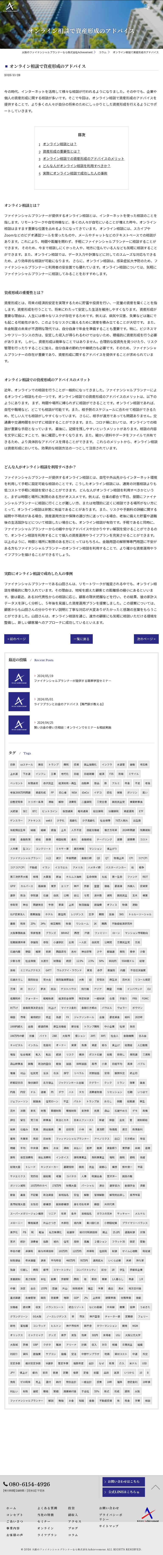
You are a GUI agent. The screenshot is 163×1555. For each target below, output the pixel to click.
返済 (116, 1372)
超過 (58, 1054)
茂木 (12, 1110)
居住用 (62, 914)
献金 (12, 1195)
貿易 (89, 970)
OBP (35, 1344)
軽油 (41, 1232)
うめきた (145, 1307)
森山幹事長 (16, 1063)
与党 (86, 895)
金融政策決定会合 (33, 1007)
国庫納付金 (70, 1391)
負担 (132, 1026)
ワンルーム (82, 923)
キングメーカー (50, 1167)
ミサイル (134, 773)
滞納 (66, 1148)
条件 (73, 1213)
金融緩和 (87, 839)
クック (108, 1082)
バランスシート (55, 1307)
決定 (22, 1288)
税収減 (146, 1251)
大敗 (81, 979)
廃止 (105, 1232)
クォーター (31, 998)
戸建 (87, 933)
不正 (66, 1101)
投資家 (144, 886)
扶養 (31, 1035)
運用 (127, 1391)
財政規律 (78, 1288)
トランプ (53, 764)
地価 (107, 1354)
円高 (12, 1092)
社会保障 (105, 820)
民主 (91, 1167)
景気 (33, 1110)
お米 (56, 1148)
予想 (50, 904)
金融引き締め (89, 1007)
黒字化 (14, 1232)
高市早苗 (135, 1195)
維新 (38, 951)
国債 (48, 839)
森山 (107, 1110)
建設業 (37, 1354)
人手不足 (76, 830)
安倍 (107, 1073)
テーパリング (104, 839)
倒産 (142, 1157)
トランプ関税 (91, 1026)
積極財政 (71, 1110)
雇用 (12, 1138)
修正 (48, 1017)
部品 (96, 783)
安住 (76, 1195)
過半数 (98, 895)
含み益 (142, 1035)
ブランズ (51, 933)
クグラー (94, 1082)
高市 (94, 1063)
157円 (44, 1288)
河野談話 (94, 1073)
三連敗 (146, 1054)
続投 (68, 961)
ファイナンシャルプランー (25, 858)
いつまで (143, 1092)
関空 (109, 989)
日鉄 (12, 764)
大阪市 (66, 1035)
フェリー (143, 1316)
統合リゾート (76, 1307)
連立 (124, 1129)
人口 (48, 858)
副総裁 (47, 1176)
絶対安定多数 (33, 1363)
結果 (12, 1129)
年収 (142, 1138)
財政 (25, 1391)
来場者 (107, 1335)
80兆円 (113, 961)
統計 (22, 1241)
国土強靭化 (90, 764)
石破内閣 (15, 951)
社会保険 (30, 961)
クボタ (47, 1344)
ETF (141, 811)
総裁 (109, 1054)
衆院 (122, 951)
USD (144, 1363)
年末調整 (30, 1260)
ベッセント (16, 783)
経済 (101, 773)
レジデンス (77, 914)
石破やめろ (121, 1110)
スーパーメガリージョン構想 (26, 1213)
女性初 (34, 1204)
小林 (81, 1129)
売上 (38, 1382)
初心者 (63, 792)
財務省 (57, 961)
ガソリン (132, 792)
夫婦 (128, 1260)
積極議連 (33, 1223)
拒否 (45, 1372)
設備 (63, 1354)
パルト (77, 1101)
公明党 (108, 942)
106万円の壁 (17, 1035)
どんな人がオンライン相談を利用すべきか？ (77, 165)
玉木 (135, 895)
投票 (99, 1382)
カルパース (27, 886)
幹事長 (47, 1120)
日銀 (12, 839)
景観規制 (15, 1279)
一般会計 (87, 1382)
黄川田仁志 (93, 1223)
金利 (73, 839)
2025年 (139, 1017)
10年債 (146, 1382)
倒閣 (119, 1101)
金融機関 (129, 1035)
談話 (68, 1063)
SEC (25, 811)
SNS (121, 914)
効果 (84, 1335)
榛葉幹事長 (136, 801)
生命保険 (92, 876)
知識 (81, 1400)
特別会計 (71, 1382)
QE (98, 858)
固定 (132, 1241)
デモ (135, 1110)
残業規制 (145, 830)
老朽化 (65, 773)
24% (43, 923)
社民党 (34, 1073)
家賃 (61, 904)
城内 (56, 1241)
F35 (111, 773)
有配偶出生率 (17, 830)
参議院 (34, 942)
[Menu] (156, 6)
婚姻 (43, 830)
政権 (145, 1110)
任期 (129, 1092)
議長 (142, 1082)
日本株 (47, 1138)
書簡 (12, 923)
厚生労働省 (59, 1026)
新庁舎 (88, 1325)
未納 (137, 1148)
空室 (96, 886)
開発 (124, 1325)
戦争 (141, 867)
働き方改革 (110, 830)
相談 (147, 1400)
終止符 (134, 1073)
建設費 (98, 904)
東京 (53, 886)
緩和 (38, 839)
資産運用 (129, 811)
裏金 (22, 1195)
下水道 (27, 773)
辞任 (12, 1120)
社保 (122, 1026)
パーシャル (88, 1185)
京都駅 (65, 1279)
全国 (30, 1026)
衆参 (132, 951)
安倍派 (100, 979)
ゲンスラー (16, 820)
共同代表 (109, 1204)
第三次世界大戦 (19, 876)
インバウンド (134, 989)
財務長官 (33, 783)
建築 (119, 839)
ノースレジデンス (56, 1316)
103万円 (63, 1251)
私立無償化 (55, 1232)
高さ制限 (30, 1279)
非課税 (29, 1251)
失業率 (24, 1138)
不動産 (33, 867)
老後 (147, 783)
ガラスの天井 (104, 1213)
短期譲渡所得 (17, 942)
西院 (76, 1279)
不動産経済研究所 (122, 923)
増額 (66, 1297)
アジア (98, 989)
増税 (112, 1157)
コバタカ (71, 1176)
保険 (119, 792)
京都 (86, 886)
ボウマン (137, 1007)
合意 (112, 998)
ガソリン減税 (17, 1185)
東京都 (126, 1148)
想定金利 (132, 1382)
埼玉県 (144, 764)
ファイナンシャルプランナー (26, 1400)
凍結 (50, 801)
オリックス (16, 1335)
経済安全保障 (66, 998)
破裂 (132, 764)
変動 (142, 1241)
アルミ (116, 783)
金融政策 (25, 839)
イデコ (98, 792)
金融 (91, 1400)
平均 (22, 1148)
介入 (121, 1363)
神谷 (25, 904)
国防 (43, 1297)
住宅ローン (52, 1101)
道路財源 (130, 1232)
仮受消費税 (26, 1157)
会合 (33, 1288)
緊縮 (56, 1391)
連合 (101, 1185)
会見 (122, 1120)
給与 (104, 1045)
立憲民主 (127, 1344)
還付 (48, 1382)
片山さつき (49, 1223)
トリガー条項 (35, 801)
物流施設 (84, 904)
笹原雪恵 (36, 933)
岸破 (101, 1120)
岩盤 (96, 1372)
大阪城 (14, 1344)
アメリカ (78, 867)
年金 (127, 783)
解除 (61, 801)
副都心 (103, 1167)
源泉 (43, 1260)
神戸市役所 (72, 1325)
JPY (12, 1372)
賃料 (25, 1354)
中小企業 (109, 1026)
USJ (118, 1335)
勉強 (61, 1400)
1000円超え (16, 1026)
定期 (65, 1372)
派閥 (22, 1110)
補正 (90, 1288)
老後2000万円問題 (20, 792)
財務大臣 (71, 1185)
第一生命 (117, 876)
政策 (111, 1363)
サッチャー (123, 1213)
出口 (117, 1138)
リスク (70, 1054)
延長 (111, 914)
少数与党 (15, 961)
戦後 (58, 1063)
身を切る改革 (81, 1204)
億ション (80, 1035)
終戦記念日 (16, 1082)
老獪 (58, 1176)
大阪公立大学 (133, 1335)
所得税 (90, 1251)
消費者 (34, 1241)
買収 (40, 764)
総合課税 (98, 811)
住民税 (103, 1251)
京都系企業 (136, 1269)
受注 (73, 1354)
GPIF (12, 886)
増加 (12, 1054)
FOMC (145, 998)
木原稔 (65, 1223)
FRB (134, 998)
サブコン (51, 1354)
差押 (89, 1148)
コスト (144, 839)
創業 (53, 1279)
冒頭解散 (99, 1195)
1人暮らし (118, 1279)
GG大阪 (37, 1316)
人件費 (14, 848)
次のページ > (146, 639)
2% (86, 1297)
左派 (45, 1073)
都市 (45, 1269)
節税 (132, 1157)
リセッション (114, 1092)
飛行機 (85, 989)
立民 (137, 942)
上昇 (71, 904)
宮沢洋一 (112, 1176)
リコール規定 (142, 979)
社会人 (114, 1035)
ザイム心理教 (130, 1251)
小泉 (104, 1063)
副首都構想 (62, 1204)
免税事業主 (98, 1157)
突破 (54, 1288)
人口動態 (143, 1045)
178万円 (56, 1185)
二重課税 (87, 801)
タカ (81, 1092)
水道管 (121, 764)
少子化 (61, 820)
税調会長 (97, 1176)
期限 (101, 914)
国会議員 (48, 1129)
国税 (122, 1157)
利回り (14, 1354)
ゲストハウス (68, 989)
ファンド (132, 876)
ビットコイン (50, 811)
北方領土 (48, 1082)
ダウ (61, 1092)
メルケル (140, 1213)
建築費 (131, 839)
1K (95, 923)
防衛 (121, 773)
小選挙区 (58, 942)
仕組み (24, 1129)
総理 (142, 961)
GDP (76, 1297)
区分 (104, 1269)
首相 (12, 970)
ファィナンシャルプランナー (72, 1138)
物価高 (113, 1129)
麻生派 (113, 979)
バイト (43, 1035)
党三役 (34, 1120)
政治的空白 (44, 1063)
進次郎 (100, 1129)
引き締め (130, 1138)
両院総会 (33, 979)
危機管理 (30, 1297)
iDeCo (85, 792)
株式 (106, 1391)
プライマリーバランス (135, 1223)
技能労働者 (93, 830)
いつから (129, 1372)
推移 (119, 1382)
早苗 (140, 1167)
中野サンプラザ (90, 1354)
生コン (27, 848)
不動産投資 (105, 1400)
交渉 (91, 914)
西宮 (76, 933)
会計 (91, 1363)
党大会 (47, 979)
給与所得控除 (45, 1251)
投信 (109, 792)
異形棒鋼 (79, 848)
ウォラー (122, 1007)
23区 (54, 1035)
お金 (71, 1400)
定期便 (129, 1316)
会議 (101, 1017)
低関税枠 (15, 998)
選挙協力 (115, 1185)
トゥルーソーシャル (140, 914)
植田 (12, 1017)
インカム (33, 1045)
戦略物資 (48, 998)
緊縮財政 (56, 1110)
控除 (76, 1241)
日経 (76, 773)
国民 (81, 1167)
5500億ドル (128, 961)
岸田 (111, 1120)
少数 (142, 951)
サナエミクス (17, 1176)
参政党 (14, 904)
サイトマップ (109, 1526)
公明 (66, 895)
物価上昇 (119, 858)
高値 (129, 1063)
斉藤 (142, 1185)
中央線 (111, 1307)
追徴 (147, 1148)
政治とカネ (62, 1120)
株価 (68, 923)
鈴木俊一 (127, 1167)
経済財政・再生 (67, 783)
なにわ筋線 (95, 1307)
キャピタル (16, 1045)
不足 (137, 783)
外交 (145, 1354)
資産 (94, 1045)
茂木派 (126, 979)
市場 (22, 1017)
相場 (35, 876)
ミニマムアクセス (30, 970)
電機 (12, 1073)
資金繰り (112, 1148)
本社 (43, 1279)
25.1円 (116, 1232)
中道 (135, 1354)
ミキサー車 (62, 848)
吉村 (73, 951)
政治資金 (48, 1195)
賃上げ (116, 1045)
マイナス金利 (68, 1007)
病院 (35, 1269)
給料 (127, 1017)
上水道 (14, 773)
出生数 (137, 820)
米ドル (133, 1363)
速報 (43, 1092)
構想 (114, 1167)
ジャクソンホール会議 (71, 1082)
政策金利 (137, 1129)
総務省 (128, 1045)
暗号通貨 (83, 811)
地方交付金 (135, 1288)
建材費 (27, 1307)
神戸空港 (95, 1316)
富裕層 (24, 1325)
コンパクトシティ (86, 1269)
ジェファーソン (19, 1101)
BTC (34, 811)
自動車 (85, 783)
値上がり (112, 848)
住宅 (66, 1241)
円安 (22, 1092)
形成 (116, 1391)
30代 (103, 1035)
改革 (63, 1213)
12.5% (79, 961)
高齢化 (73, 820)
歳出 (110, 1288)
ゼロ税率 (25, 1382)
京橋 (25, 1344)
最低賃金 (115, 1017)
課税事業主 (80, 1157)
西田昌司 (61, 951)
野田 (28, 951)
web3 (49, 820)
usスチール (26, 764)
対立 (104, 1344)
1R (113, 1269)
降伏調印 (33, 1082)
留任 (22, 1120)
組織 (140, 1344)
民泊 (53, 989)
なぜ (101, 1363)
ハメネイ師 (94, 867)
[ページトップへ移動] (155, 1487)
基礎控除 (69, 1167)
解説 (50, 1400)
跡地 (12, 1325)
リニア (52, 1213)
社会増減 (25, 1054)
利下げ (14, 1007)
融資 (99, 1148)
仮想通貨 (68, 811)
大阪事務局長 (17, 933)
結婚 (33, 830)
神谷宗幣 (87, 951)
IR (21, 989)
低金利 (47, 1045)
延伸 (132, 1307)
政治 (22, 895)
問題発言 (38, 904)
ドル (33, 1092)
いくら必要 (114, 1260)
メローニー (16, 1223)
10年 (109, 1382)
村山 (22, 1073)
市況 (81, 1316)
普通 (55, 1372)
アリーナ (71, 1344)
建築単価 (110, 1297)
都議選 (111, 951)
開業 (122, 1307)
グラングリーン (19, 1316)
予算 (100, 1288)
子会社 (85, 1391)
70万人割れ (121, 820)
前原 (48, 951)
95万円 (84, 1260)
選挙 (12, 895)
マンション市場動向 (136, 933)
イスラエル (61, 867)
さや (99, 951)
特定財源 (84, 998)
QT (107, 858)
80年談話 (81, 1063)
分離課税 (113, 811)
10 (140, 1372)
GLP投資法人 (17, 914)
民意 (96, 1110)
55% (96, 1391)
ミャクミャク (35, 1335)
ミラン (121, 1082)
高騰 (86, 1241)
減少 (58, 858)
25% (33, 923)
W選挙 (49, 1363)
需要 (104, 1279)
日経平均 (117, 1063)
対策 (142, 1232)
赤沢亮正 (48, 783)
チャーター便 (112, 1316)
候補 (114, 1344)
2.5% (91, 961)
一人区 (83, 942)
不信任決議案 (138, 970)
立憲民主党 (123, 942)
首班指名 (64, 1195)
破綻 (35, 1391)
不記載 (34, 1195)
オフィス (112, 904)
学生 (122, 1269)
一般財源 (99, 998)
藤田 (96, 1204)
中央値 (34, 1148)
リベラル (79, 1073)
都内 (35, 1372)
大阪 (137, 1391)
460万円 (70, 1260)
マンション (95, 848)
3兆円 (95, 1335)
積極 (45, 1391)
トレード (30, 1167)
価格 (107, 886)
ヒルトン (56, 1325)
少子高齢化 (88, 820)
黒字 (63, 1335)
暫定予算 (63, 1363)
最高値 (118, 886)
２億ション (100, 1241)
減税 (109, 895)
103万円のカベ (39, 1185)
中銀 (12, 1288)
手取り (123, 998)
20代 (93, 1035)
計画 (84, 1344)
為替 (58, 1017)
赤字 (99, 970)
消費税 (72, 801)
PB (24, 1232)
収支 (38, 1307)
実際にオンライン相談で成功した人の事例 (75, 173)
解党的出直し (117, 1195)
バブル (141, 1063)
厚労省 (75, 1026)
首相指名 (87, 1213)
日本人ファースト (84, 1120)
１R (141, 1279)
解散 (86, 1195)
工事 (53, 773)
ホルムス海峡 (74, 876)
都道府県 (43, 1026)
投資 (76, 764)
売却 (35, 1138)
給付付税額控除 (88, 1232)
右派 (56, 1073)
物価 (124, 904)
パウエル (107, 1007)
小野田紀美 (110, 1223)
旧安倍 (70, 1129)
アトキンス (34, 820)
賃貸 (73, 1045)
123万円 (77, 1251)
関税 (66, 764)
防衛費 (55, 1297)
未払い (78, 1148)
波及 (73, 1335)
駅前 (94, 1279)
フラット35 (118, 1241)
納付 (58, 1382)
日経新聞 (89, 773)
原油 (58, 876)
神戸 (76, 886)
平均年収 (56, 1260)
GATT (49, 970)
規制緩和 (142, 1120)
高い (145, 792)
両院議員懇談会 (65, 979)
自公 (76, 895)
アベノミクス (102, 1138)
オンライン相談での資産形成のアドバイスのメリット (83, 158)
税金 (127, 1400)
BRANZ (65, 933)
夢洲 (43, 989)
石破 (45, 895)
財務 (43, 1110)
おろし (108, 1101)
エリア (65, 886)
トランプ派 (92, 1101)
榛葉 (145, 895)
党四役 (34, 1176)
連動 (135, 904)
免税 (12, 1382)
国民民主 (122, 895)
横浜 (81, 1054)
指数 (45, 1241)
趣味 (45, 1148)
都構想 (47, 1204)
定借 (86, 1372)
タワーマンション (107, 1325)
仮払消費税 (44, 1157)
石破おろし (16, 979)
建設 (53, 830)
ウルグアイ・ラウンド (69, 970)
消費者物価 (95, 1092)
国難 (30, 1063)
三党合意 (102, 801)
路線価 (42, 886)
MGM (135, 1325)
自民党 (95, 942)
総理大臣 (15, 1167)
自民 (56, 895)
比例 (71, 942)
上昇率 (96, 1297)
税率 (22, 923)
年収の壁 (15, 1251)
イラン (46, 867)
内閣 (122, 970)
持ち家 (140, 1260)
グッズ (52, 1335)
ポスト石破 (95, 1054)
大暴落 (47, 876)
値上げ (23, 1372)
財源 (114, 1251)
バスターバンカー (116, 867)
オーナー (61, 1045)
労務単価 (126, 1297)
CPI (131, 858)
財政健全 (15, 1260)
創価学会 (130, 1185)
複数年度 (78, 1363)
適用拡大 (98, 1260)
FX (67, 1017)
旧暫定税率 (16, 801)
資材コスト (121, 1354)
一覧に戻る (82, 639)
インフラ (107, 764)
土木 (63, 830)
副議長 (37, 1101)
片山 (64, 1288)
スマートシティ (62, 1269)
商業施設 (35, 914)
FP (52, 792)
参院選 (34, 895)
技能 (138, 1297)
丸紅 (104, 876)
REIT (145, 876)
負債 (84, 1045)
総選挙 (70, 1232)
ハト (71, 1092)
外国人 (131, 886)
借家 (75, 1372)
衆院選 (134, 1054)
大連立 (44, 961)
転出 (48, 1054)
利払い (14, 1391)
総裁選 (131, 1101)
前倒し (121, 1054)
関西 (104, 923)
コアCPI (142, 858)
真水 (121, 1288)
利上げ (52, 1007)
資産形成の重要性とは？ (61, 151)
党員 (35, 1129)
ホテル (49, 914)
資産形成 (41, 792)
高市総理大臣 (17, 1204)
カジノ (31, 989)
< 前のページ (16, 639)
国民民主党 (118, 801)
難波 (58, 1344)
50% (101, 961)
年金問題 (71, 858)
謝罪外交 (120, 1073)
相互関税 (56, 923)
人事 (84, 1176)
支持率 (85, 1110)
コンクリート (43, 848)
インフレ (41, 773)
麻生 (142, 1101)
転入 (38, 1054)
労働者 (14, 1307)
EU (149, 989)
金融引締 (87, 858)
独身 (12, 1269)
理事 (132, 1082)
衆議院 (111, 970)
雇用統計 (36, 1017)
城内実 (78, 1223)
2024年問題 (128, 830)
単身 (131, 1279)
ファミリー (101, 933)
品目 (106, 1372)
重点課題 (15, 1297)
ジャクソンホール (84, 1017)
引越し (24, 1269)
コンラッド (39, 1325)
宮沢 (12, 1241)
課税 (12, 1157)
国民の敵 (127, 1176)
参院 (45, 942)
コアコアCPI (17, 867)
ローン (116, 933)
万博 (12, 989)
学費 (137, 1400)
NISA (74, 792)
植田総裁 (61, 839)
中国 (119, 989)
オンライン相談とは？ (60, 143)
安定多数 (15, 1363)
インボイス (62, 1157)
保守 (66, 1073)
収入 (94, 1344)
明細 (12, 1148)
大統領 (14, 811)
